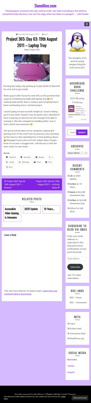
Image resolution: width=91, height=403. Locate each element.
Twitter (70, 366)
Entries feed (75, 328)
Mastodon (72, 359)
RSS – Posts (76, 297)
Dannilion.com (45, 5)
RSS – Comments (78, 302)
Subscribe (75, 267)
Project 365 (34, 50)
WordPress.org (77, 338)
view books (83, 119)
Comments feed (77, 333)
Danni (45, 34)
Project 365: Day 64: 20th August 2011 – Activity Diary (48, 184)
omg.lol (70, 372)
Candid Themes (68, 394)
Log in (72, 323)
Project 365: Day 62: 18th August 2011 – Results (15, 184)
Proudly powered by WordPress (29, 394)
